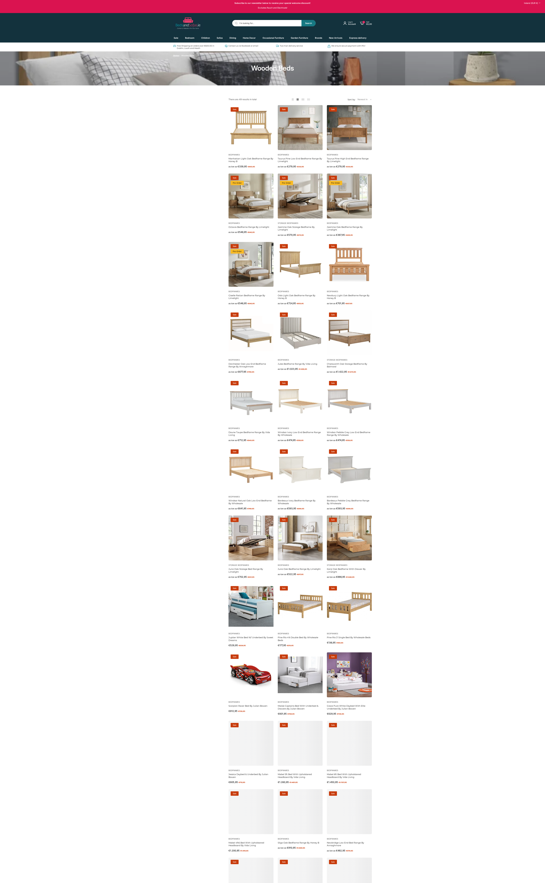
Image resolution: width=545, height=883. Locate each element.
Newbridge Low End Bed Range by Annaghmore (345, 844)
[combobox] (274, 23)
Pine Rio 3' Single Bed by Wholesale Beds (348, 637)
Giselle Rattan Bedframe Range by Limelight (247, 297)
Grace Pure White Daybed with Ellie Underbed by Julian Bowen (346, 707)
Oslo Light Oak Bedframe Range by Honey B (296, 297)
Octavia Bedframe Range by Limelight (249, 227)
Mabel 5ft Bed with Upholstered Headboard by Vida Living (295, 775)
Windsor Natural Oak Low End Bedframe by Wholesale (250, 502)
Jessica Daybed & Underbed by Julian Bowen (248, 775)
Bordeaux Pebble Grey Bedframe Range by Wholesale (348, 502)
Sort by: (351, 99)
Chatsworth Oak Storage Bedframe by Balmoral (347, 365)
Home (176, 55)
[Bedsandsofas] (188, 23)
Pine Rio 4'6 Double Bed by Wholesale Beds (298, 639)
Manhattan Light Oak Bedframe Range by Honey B (251, 160)
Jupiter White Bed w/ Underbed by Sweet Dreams (251, 639)
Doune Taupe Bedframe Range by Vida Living (249, 433)
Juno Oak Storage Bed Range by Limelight (246, 570)
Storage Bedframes (288, 223)
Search (308, 23)
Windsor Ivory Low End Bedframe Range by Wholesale (299, 433)
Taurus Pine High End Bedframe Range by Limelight (348, 160)
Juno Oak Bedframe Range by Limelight (299, 569)
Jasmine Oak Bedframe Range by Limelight (345, 228)
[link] (190, 38)
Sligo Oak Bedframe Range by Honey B (298, 842)
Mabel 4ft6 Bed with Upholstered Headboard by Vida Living (246, 844)
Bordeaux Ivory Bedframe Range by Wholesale (297, 502)
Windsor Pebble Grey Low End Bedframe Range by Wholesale (348, 433)
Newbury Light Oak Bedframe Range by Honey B (348, 297)
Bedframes (234, 155)
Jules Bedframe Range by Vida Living (297, 364)
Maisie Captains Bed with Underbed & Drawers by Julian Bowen (298, 707)
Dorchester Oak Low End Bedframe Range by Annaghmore (247, 365)
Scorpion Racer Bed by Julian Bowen (248, 706)
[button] (270, 110)
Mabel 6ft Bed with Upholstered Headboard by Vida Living (344, 775)
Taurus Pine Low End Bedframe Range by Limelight (300, 160)
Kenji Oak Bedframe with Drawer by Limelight (346, 570)
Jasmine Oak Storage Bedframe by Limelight (296, 228)
